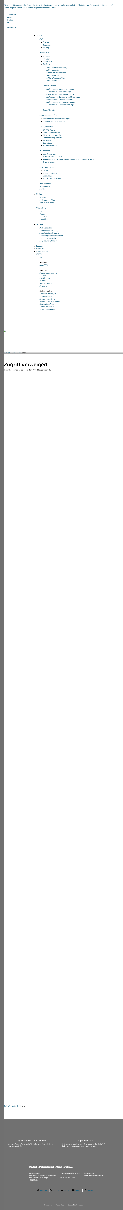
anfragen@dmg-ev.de (96, 1175)
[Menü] (8, 322)
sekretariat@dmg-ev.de (72, 1173)
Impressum (48, 1205)
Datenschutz (60, 1205)
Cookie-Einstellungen (75, 1205)
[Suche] (8, 25)
